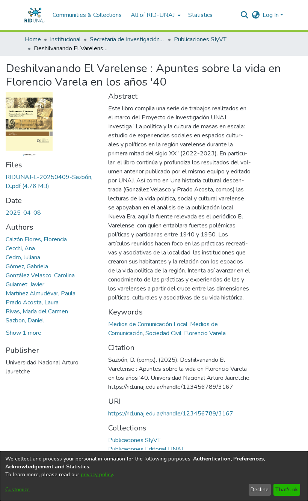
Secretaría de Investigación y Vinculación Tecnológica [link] (127, 39)
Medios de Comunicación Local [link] (147, 324)
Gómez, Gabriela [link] (27, 266)
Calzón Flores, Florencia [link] (36, 239)
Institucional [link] (65, 39)
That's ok (286, 489)
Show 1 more (23, 333)
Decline (260, 489)
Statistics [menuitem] (200, 15)
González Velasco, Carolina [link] (40, 275)
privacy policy (97, 474)
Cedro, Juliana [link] (23, 257)
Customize (17, 489)
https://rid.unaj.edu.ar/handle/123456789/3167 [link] (170, 413)
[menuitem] (155, 15)
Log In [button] (271, 15)
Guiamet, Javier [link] (25, 284)
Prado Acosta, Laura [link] (32, 302)
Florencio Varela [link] (205, 333)
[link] (134, 440)
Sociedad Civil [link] (163, 333)
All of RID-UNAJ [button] (153, 15)
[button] (34, 15)
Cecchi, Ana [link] (20, 248)
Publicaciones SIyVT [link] (200, 39)
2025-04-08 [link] (23, 213)
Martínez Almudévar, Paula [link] (40, 293)
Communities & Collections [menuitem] (87, 15)
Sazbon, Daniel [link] (25, 320)
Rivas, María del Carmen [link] (37, 311)
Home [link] (33, 39)
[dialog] (154, 476)
